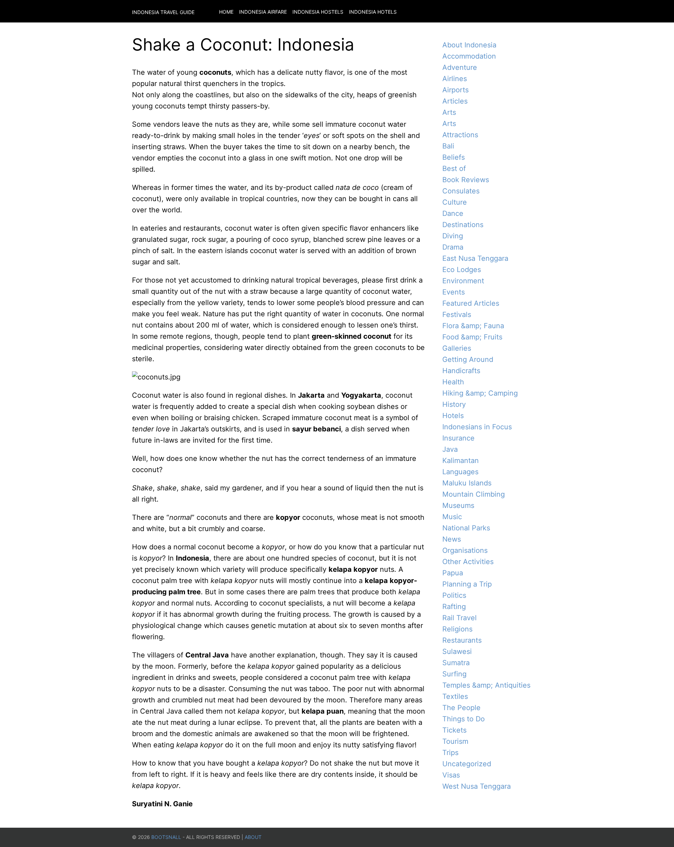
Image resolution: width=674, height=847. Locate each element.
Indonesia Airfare (263, 12)
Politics (454, 595)
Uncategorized (466, 764)
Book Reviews (465, 180)
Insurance (458, 438)
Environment (463, 281)
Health (453, 382)
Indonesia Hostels (317, 12)
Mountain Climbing (473, 494)
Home (226, 12)
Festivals (456, 314)
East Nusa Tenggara (475, 258)
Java (450, 449)
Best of (454, 168)
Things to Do (463, 719)
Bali (448, 146)
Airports (455, 90)
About (253, 837)
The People (461, 707)
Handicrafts (461, 370)
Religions (457, 629)
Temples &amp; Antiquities (486, 685)
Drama (452, 247)
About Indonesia (469, 45)
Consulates (461, 191)
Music (452, 516)
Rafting (454, 606)
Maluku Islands (466, 483)
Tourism (455, 741)
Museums (458, 505)
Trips (450, 752)
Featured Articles (470, 303)
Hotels (453, 415)
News (451, 539)
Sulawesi (457, 651)
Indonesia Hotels (373, 12)
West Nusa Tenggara (476, 786)
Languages (460, 472)
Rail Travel (459, 618)
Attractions (460, 135)
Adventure (459, 67)
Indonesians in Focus (477, 427)
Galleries (456, 348)
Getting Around (467, 359)
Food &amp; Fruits (472, 337)
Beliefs (453, 157)
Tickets (454, 730)
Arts (449, 112)
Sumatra (456, 663)
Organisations (465, 550)
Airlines (454, 78)
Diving (452, 236)
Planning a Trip (467, 584)
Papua (452, 573)
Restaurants (462, 640)
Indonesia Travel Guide (163, 12)
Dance (452, 213)
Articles (455, 101)
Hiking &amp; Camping (480, 393)
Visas (451, 775)
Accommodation (469, 56)
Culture (454, 202)
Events (453, 292)
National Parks (466, 528)
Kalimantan (460, 460)
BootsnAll (166, 837)
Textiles (455, 696)
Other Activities (468, 561)
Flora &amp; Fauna (473, 326)
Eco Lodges (461, 269)
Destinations (462, 224)
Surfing (454, 674)
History (454, 404)
